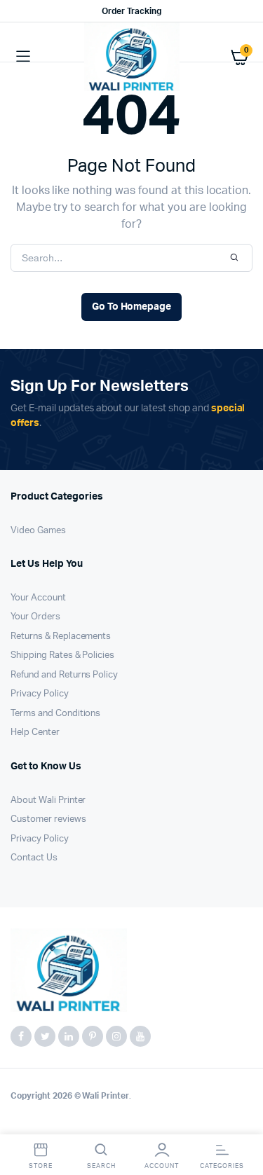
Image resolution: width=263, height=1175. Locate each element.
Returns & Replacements (61, 636)
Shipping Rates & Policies (62, 655)
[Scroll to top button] (241, 1119)
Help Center (35, 732)
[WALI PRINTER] (132, 56)
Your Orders (35, 616)
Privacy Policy (40, 694)
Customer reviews (48, 819)
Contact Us (34, 858)
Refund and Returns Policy (64, 675)
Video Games (38, 530)
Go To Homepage (132, 307)
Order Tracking (131, 11)
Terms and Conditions (55, 713)
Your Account (38, 598)
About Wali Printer (48, 800)
